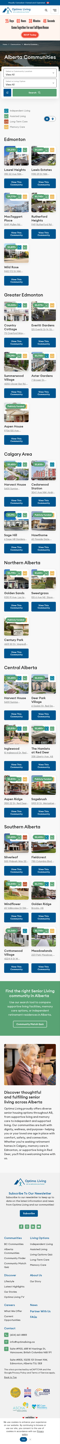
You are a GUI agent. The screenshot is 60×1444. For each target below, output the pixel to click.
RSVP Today (30, 34)
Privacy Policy (19, 1372)
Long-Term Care (39, 1259)
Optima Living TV (14, 1296)
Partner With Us (40, 1311)
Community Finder (15, 1258)
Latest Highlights (14, 1286)
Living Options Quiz (41, 1254)
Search (32, 92)
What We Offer (13, 1311)
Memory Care (38, 1264)
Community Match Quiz (15, 1265)
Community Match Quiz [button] (30, 1024)
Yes (23, 1439)
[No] (30, 1439)
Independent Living (41, 1244)
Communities (15, 44)
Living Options (39, 1238)
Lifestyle (9, 1281)
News (34, 1305)
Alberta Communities (11, 1251)
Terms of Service (39, 1372)
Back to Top (10, 1377)
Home (5, 44)
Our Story (35, 1281)
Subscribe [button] (29, 1213)
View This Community (16, 183)
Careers (9, 1305)
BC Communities (14, 1244)
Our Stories (10, 1291)
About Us (36, 1275)
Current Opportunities (12, 1318)
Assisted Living (38, 1249)
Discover (10, 1275)
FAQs (33, 1317)
